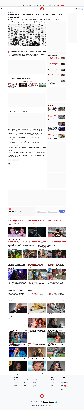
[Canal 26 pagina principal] (42, 10)
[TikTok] (36, 401)
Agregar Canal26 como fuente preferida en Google (40, 22)
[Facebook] (27, 401)
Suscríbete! (62, 211)
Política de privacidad (64, 383)
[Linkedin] (34, 401)
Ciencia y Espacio (36, 379)
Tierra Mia (52, 382)
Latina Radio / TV (54, 381)
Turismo (34, 386)
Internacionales (51, 262)
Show (9, 159)
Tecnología (15, 386)
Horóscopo (15, 383)
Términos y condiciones (64, 382)
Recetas (34, 385)
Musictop (52, 385)
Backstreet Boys (15, 159)
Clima (15, 381)
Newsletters (64, 390)
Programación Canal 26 (64, 386)
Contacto (62, 381)
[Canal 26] (42, 396)
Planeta (34, 383)
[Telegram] (39, 401)
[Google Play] (51, 402)
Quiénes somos (63, 379)
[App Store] (45, 402)
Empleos (62, 389)
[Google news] (41, 401)
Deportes (25, 381)
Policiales (15, 385)
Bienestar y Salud (26, 379)
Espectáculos (10, 12)
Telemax (52, 383)
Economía (30, 262)
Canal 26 (11, 21)
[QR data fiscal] (56, 402)
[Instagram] (29, 401)
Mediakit (63, 385)
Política (10, 262)
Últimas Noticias (16, 379)
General (25, 382)
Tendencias (25, 386)
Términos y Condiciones (40, 405)
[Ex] (31, 401)
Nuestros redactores (64, 388)
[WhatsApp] (38, 401)
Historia (34, 382)
